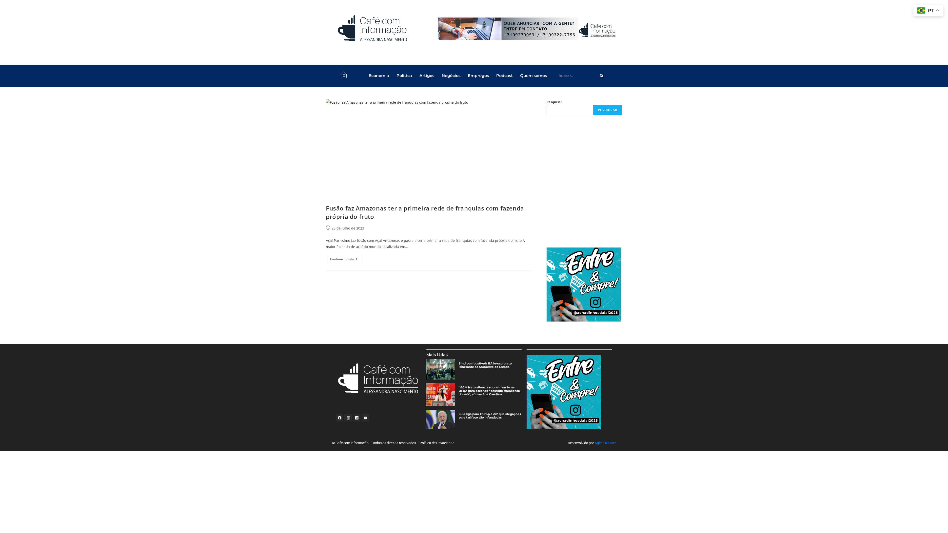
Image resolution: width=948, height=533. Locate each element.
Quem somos (533, 75)
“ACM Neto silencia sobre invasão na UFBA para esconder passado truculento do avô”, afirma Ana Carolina (489, 391)
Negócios (451, 75)
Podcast (504, 75)
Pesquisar (554, 102)
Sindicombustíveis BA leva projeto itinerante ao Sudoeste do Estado (485, 365)
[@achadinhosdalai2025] (584, 284)
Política (404, 75)
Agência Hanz (605, 443)
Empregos (478, 75)
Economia (379, 75)
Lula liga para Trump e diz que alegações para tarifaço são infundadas (490, 415)
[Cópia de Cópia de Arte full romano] (527, 29)
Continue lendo (346, 258)
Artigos (426, 75)
